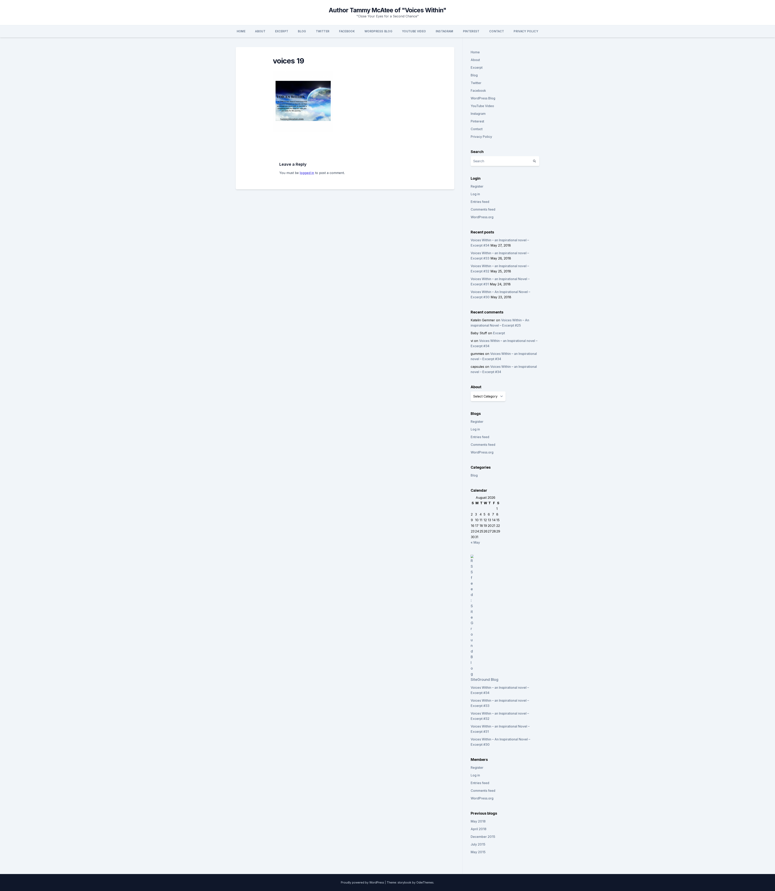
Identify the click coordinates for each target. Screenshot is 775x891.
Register (477, 186)
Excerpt (281, 31)
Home (241, 31)
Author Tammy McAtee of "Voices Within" (387, 10)
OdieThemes (425, 882)
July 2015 (478, 844)
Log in (475, 194)
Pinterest (471, 31)
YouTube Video (414, 31)
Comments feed (483, 209)
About (260, 31)
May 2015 (478, 852)
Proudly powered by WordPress (363, 882)
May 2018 (478, 821)
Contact (496, 31)
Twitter (322, 31)
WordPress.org (482, 217)
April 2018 (478, 829)
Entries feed (480, 202)
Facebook (347, 31)
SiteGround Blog (484, 679)
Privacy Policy (526, 31)
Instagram (444, 31)
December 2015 (483, 837)
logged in (307, 173)
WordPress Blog (378, 31)
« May (475, 542)
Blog (302, 31)
